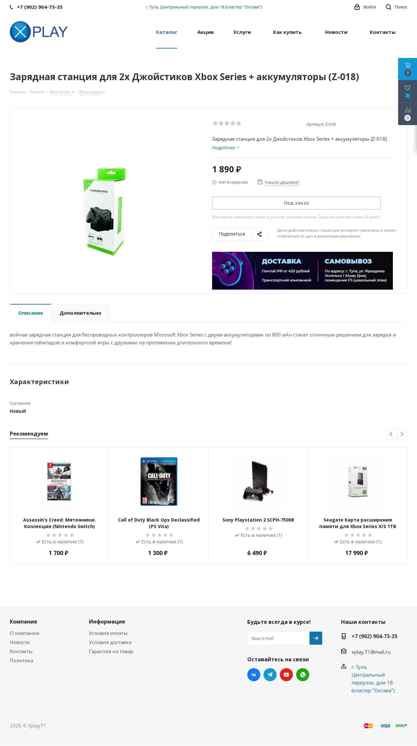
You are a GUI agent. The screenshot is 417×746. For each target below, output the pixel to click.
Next (401, 434)
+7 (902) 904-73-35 (374, 636)
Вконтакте (253, 674)
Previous (391, 434)
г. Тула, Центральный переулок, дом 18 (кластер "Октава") (204, 7)
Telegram (270, 674)
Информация (107, 621)
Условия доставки (110, 642)
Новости (20, 642)
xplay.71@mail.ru (371, 652)
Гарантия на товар (111, 651)
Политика (21, 660)
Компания (23, 621)
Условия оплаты (108, 633)
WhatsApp (302, 674)
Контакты (21, 651)
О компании (24, 633)
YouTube (286, 674)
